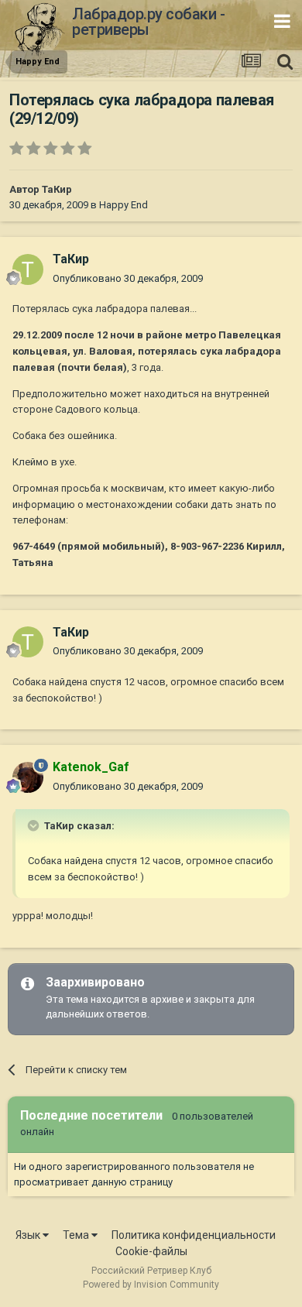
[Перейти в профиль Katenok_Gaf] (27, 777)
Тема (77, 1235)
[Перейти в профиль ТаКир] (27, 269)
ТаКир (57, 189)
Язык (29, 1235)
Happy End (123, 205)
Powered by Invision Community (151, 1284)
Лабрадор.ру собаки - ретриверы (148, 22)
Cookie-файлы (151, 1251)
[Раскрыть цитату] (35, 825)
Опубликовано (128, 278)
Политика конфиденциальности (194, 1235)
